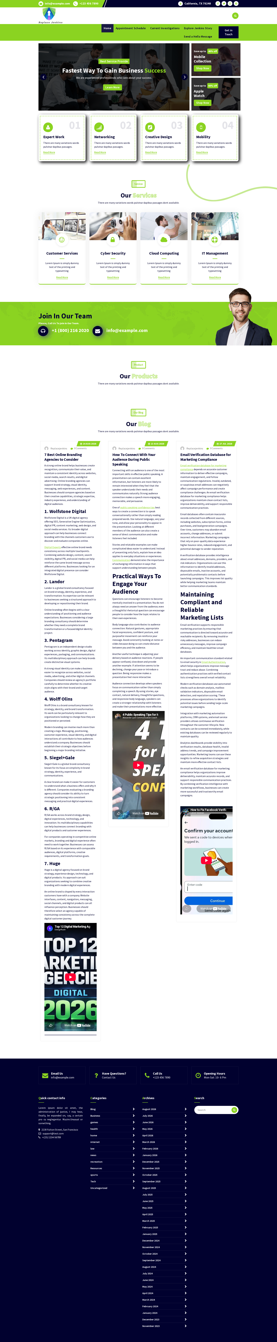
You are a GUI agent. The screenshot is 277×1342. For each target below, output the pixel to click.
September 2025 (151, 1181)
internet (95, 1142)
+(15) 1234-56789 (51, 1137)
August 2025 (149, 1188)
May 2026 (147, 1128)
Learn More (175, 87)
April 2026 (147, 1135)
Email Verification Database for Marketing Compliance (205, 457)
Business (95, 1115)
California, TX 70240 (198, 3)
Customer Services (62, 253)
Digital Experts (52, 547)
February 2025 (150, 1227)
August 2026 (149, 1109)
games (94, 1122)
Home (107, 28)
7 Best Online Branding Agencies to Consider (63, 457)
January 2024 (149, 1312)
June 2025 (147, 1201)
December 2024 (150, 1240)
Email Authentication (213, 662)
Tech (93, 1181)
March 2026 (148, 1142)
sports (94, 1174)
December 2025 (150, 1161)
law (92, 1148)
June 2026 (147, 1122)
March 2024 (148, 1299)
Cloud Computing (164, 253)
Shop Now (202, 68)
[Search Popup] (235, 16)
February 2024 (150, 1306)
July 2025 (147, 1194)
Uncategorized (98, 1188)
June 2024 (147, 1280)
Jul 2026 (225, 443)
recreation (96, 1161)
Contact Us (108, 1077)
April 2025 (147, 1214)
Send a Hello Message (198, 36)
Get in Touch (229, 32)
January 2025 (149, 1234)
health (94, 1128)
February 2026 (150, 1148)
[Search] (234, 1110)
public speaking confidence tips (137, 507)
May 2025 (147, 1207)
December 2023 (150, 1319)
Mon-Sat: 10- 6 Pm (215, 1077)
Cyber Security (113, 253)
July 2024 (147, 1273)
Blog (93, 1109)
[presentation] (43, 77)
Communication (121, 560)
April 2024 (147, 1293)
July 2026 (147, 1115)
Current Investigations (165, 28)
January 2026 (149, 1155)
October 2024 (149, 1253)
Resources (96, 1168)
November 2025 (151, 1168)
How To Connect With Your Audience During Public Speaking (133, 459)
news (93, 1155)
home (93, 1135)
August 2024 (149, 1266)
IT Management (215, 253)
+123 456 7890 (89, 3)
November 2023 (151, 1326)
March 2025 (148, 1220)
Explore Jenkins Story (198, 28)
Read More (49, 152)
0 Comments (80, 448)
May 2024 (147, 1286)
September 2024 (151, 1260)
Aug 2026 (89, 443)
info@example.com (57, 3)
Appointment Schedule (131, 28)
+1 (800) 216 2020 (70, 330)
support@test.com (53, 1133)
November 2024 (151, 1247)
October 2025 (149, 1174)
